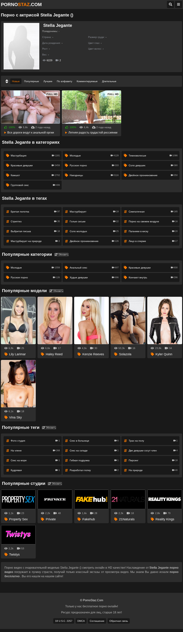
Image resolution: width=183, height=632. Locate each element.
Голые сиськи (94, 221)
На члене (35, 450)
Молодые (94, 155)
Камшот (35, 175)
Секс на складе (94, 450)
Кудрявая (35, 470)
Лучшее (47, 81)
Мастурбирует (94, 211)
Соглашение (97, 620)
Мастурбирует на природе (35, 241)
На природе (153, 470)
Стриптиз (35, 221)
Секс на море (35, 460)
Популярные (31, 81)
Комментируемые (87, 81)
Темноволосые (153, 155)
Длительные (109, 81)
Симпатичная (153, 211)
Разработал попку (94, 470)
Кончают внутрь (153, 277)
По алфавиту (64, 81)
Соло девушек (153, 165)
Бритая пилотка (35, 211)
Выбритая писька (35, 231)
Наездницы (94, 175)
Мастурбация (35, 155)
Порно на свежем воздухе (153, 221)
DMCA (81, 620)
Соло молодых (94, 231)
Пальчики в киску (153, 231)
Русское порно (94, 165)
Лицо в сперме (153, 241)
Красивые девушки (35, 165)
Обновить (63, 254)
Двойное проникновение (153, 175)
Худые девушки (94, 277)
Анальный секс (94, 267)
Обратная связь (118, 620)
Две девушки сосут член (153, 450)
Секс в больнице (94, 440)
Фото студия (35, 440)
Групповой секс (35, 185)
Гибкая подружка (94, 460)
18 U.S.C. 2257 (63, 620)
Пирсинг (153, 460)
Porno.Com (21, 4)
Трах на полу (153, 440)
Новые (16, 81)
